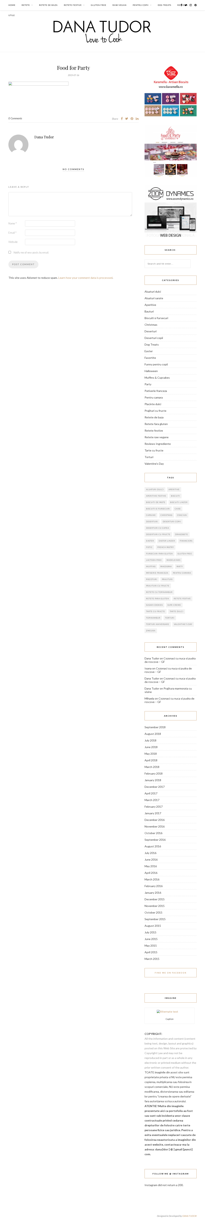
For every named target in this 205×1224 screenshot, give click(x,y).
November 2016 (155, 826)
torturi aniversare (157, 624)
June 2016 (151, 859)
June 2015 (151, 939)
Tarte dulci (176, 611)
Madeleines (173, 560)
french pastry (165, 547)
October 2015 (153, 912)
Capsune (151, 515)
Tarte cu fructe (154, 450)
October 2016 (153, 833)
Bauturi (149, 311)
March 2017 (152, 800)
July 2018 (150, 740)
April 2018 (151, 760)
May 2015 (151, 945)
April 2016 (151, 872)
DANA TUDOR (189, 1215)
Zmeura (150, 631)
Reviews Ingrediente (158, 443)
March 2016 (152, 879)
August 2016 (153, 846)
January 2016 (153, 892)
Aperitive (150, 304)
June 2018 (151, 747)
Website (13, 241)
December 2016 (155, 819)
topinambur (153, 618)
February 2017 (154, 806)
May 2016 (151, 866)
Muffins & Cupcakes (157, 377)
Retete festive (73, 5)
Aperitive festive (156, 496)
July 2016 (150, 853)
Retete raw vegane (157, 437)
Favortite (150, 357)
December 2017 (155, 786)
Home (11, 5)
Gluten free (98, 5)
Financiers (186, 541)
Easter (149, 351)
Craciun (182, 515)
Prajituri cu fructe (155, 410)
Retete (26, 5)
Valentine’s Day (154, 463)
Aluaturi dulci (153, 291)
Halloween (151, 371)
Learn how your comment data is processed (85, 277)
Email (12, 232)
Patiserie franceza (156, 390)
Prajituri (167, 579)
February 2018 (154, 773)
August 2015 (153, 925)
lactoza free (154, 560)
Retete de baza (48, 5)
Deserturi (151, 331)
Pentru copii (141, 5)
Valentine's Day (183, 624)
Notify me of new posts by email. (31, 252)
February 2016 (154, 886)
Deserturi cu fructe (158, 534)
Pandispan (166, 566)
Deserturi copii (154, 338)
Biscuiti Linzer (179, 502)
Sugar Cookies (154, 605)
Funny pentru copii (156, 364)
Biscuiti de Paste (155, 502)
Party (148, 384)
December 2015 (155, 899)
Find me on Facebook (171, 972)
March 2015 (152, 958)
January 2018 (153, 780)
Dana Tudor (44, 137)
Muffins (151, 566)
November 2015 (155, 906)
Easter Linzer (167, 541)
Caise (178, 509)
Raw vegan (120, 5)
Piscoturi (151, 579)
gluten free (185, 554)
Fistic (149, 547)
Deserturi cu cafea (157, 528)
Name (12, 223)
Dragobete (181, 534)
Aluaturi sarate (154, 298)
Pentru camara (154, 397)
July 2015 (150, 932)
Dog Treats (164, 5)
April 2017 (151, 793)
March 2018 (152, 767)
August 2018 (153, 733)
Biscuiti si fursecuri (156, 318)
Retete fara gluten (156, 424)
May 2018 (151, 753)
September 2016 (155, 839)
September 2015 (155, 919)
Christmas (151, 324)
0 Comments (15, 118)
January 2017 (153, 813)
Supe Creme (174, 605)
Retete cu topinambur (159, 592)
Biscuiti (175, 496)
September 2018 (155, 727)
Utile (11, 15)
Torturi (149, 457)
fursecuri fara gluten (159, 554)
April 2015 (151, 952)
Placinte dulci (153, 404)
